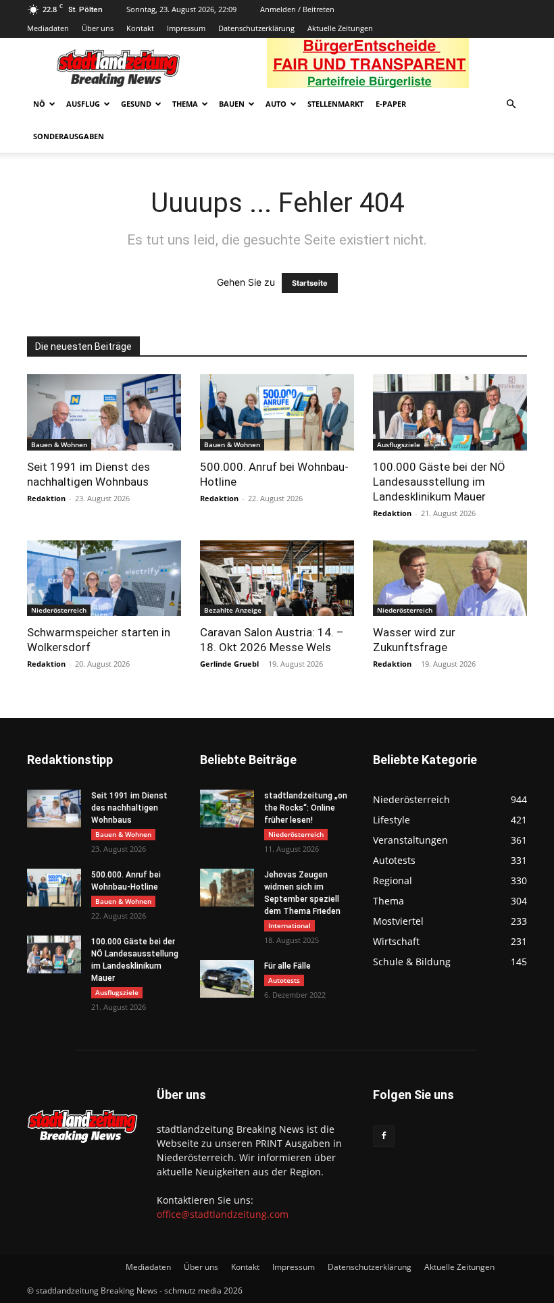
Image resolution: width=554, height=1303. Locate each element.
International (289, 925)
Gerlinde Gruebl (229, 664)
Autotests (284, 980)
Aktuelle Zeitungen (340, 28)
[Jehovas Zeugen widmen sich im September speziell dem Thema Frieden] (227, 887)
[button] (511, 104)
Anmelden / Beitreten (297, 9)
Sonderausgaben (68, 136)
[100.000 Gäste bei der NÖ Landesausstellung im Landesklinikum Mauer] (450, 412)
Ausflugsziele (398, 444)
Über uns (98, 28)
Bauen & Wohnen (59, 444)
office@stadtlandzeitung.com (222, 1214)
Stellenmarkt (335, 104)
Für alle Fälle (287, 966)
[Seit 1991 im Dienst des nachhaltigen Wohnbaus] (104, 412)
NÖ (39, 104)
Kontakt (140, 28)
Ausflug (83, 104)
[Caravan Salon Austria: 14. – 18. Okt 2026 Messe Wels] (277, 578)
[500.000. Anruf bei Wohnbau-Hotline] (277, 412)
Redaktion (46, 498)
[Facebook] (384, 1136)
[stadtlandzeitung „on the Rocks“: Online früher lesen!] (227, 808)
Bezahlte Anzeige (232, 610)
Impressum (186, 28)
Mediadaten (48, 28)
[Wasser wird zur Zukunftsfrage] (450, 578)
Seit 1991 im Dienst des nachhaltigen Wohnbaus (129, 808)
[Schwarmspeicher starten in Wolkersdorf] (104, 578)
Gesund (136, 104)
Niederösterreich (58, 610)
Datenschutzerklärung (256, 28)
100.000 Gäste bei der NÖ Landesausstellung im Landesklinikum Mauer (439, 481)
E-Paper (391, 104)
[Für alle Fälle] (227, 979)
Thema (185, 104)
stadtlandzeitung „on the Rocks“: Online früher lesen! (305, 808)
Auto (276, 104)
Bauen (232, 104)
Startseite (310, 283)
